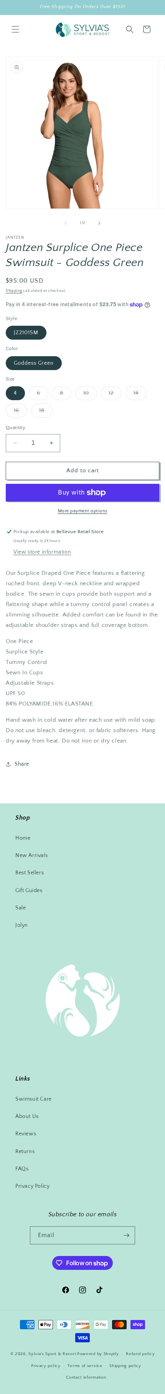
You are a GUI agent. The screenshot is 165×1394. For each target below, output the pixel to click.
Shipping (14, 291)
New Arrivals (31, 855)
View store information (42, 552)
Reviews (25, 1134)
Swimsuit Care (33, 1099)
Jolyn (21, 925)
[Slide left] (65, 223)
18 (46, 412)
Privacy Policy (32, 1186)
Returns (25, 1151)
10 (90, 395)
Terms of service (85, 1366)
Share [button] (22, 764)
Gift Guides (29, 890)
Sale (20, 908)
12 (115, 395)
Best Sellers (29, 873)
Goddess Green (34, 363)
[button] (15, 29)
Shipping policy (125, 1366)
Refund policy (140, 1354)
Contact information (86, 1377)
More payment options (82, 510)
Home (22, 838)
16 (20, 412)
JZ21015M (26, 333)
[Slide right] (99, 223)
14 (140, 395)
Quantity (15, 427)
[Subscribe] (126, 1235)
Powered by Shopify (98, 1354)
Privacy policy (46, 1366)
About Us (27, 1116)
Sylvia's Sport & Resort (52, 1354)
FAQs (21, 1169)
